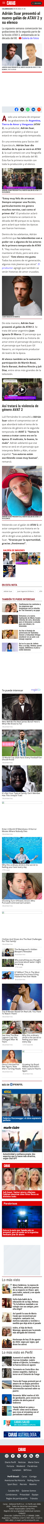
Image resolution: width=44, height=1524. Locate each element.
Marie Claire (33, 1462)
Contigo (33, 1476)
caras (22, 1166)
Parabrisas (32, 1466)
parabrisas (22, 1204)
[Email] (39, 109)
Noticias (22, 1462)
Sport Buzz (12, 1484)
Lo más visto (11, 1280)
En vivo (38, 3)
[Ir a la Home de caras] (11, 4)
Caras (24, 1476)
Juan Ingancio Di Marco (25, 591)
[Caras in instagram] (7, 1456)
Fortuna (10, 1466)
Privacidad (24, 1494)
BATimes (28, 1470)
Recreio (23, 1484)
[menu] (4, 3)
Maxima (33, 1484)
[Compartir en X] (22, 109)
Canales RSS (13, 1490)
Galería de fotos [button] (30, 38)
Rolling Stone (33, 1480)
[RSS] (31, 1456)
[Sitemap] (37, 1456)
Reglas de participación (17, 1498)
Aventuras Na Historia (15, 1480)
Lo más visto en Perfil (17, 1352)
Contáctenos (11, 1494)
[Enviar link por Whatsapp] (28, 109)
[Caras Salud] (22, 1425)
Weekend (20, 1466)
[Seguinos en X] (19, 1456)
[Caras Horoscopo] (22, 1436)
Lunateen (16, 1470)
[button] (22, 58)
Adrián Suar (8, 591)
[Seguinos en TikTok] (25, 1456)
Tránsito (34, 1498)
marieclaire (22, 1128)
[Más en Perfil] (16, 1085)
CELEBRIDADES (7, 9)
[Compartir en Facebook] (16, 109)
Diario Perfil (10, 1462)
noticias (22, 1092)
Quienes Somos (29, 1490)
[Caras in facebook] (13, 1456)
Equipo (35, 1494)
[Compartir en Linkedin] (33, 109)
